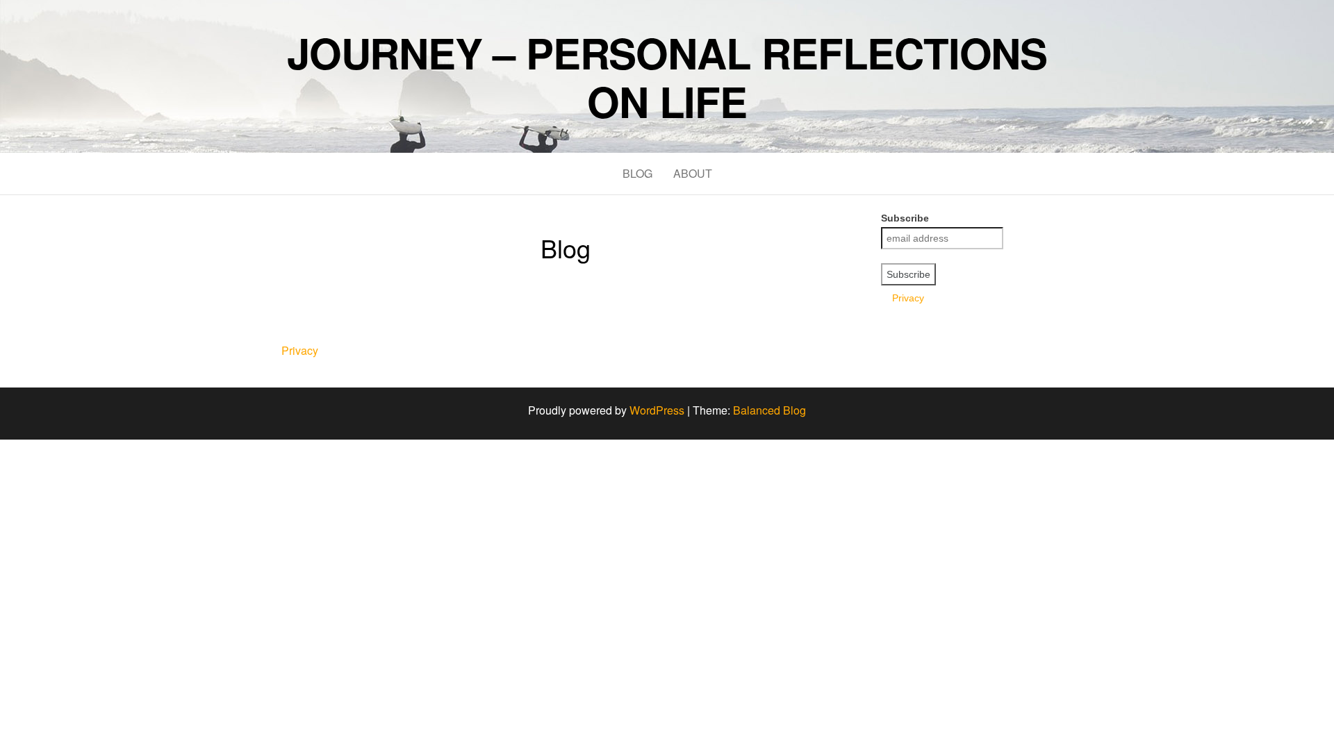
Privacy (902, 297)
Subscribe (905, 218)
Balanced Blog (769, 410)
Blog (637, 173)
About (692, 173)
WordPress (656, 410)
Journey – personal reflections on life (667, 76)
